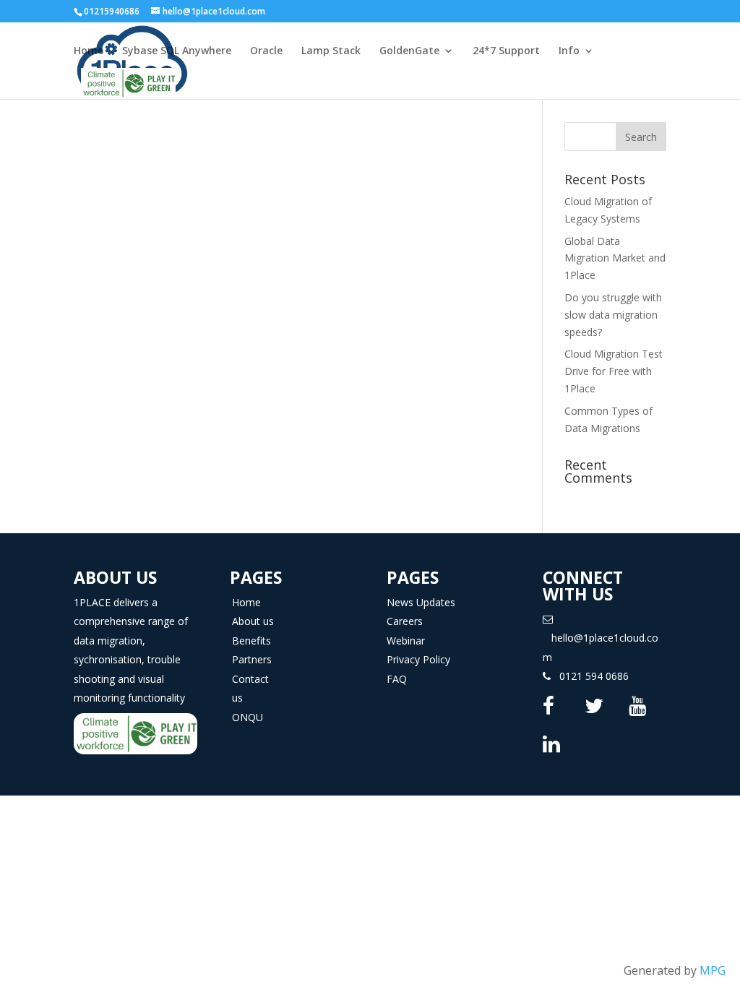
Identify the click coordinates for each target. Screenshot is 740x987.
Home (88, 51)
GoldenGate (409, 51)
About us (253, 621)
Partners (252, 659)
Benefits (251, 640)
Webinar (406, 640)
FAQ (397, 679)
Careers (405, 621)
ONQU (247, 717)
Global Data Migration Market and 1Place (615, 258)
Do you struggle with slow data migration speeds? (613, 314)
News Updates (421, 602)
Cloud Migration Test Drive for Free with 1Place (613, 371)
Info (569, 51)
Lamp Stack (331, 51)
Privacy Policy (418, 659)
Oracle (266, 51)
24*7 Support (506, 51)
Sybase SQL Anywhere (176, 51)
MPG (713, 970)
